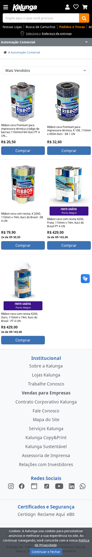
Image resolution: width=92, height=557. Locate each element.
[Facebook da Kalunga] (22, 486)
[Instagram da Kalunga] (11, 486)
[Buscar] (84, 18)
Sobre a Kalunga (46, 366)
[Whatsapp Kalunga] (82, 486)
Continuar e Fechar (46, 552)
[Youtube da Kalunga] (59, 486)
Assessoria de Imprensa (46, 455)
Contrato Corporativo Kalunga (46, 402)
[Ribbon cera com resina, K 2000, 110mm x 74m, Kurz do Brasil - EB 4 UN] (23, 184)
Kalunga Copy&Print (46, 437)
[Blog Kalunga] (34, 486)
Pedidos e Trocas (72, 27)
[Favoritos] (75, 6)
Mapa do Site (46, 419)
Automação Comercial (25, 52)
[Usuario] (67, 6)
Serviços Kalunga (46, 428)
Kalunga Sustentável (46, 446)
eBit (71, 514)
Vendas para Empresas (46, 393)
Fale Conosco (46, 411)
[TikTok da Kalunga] (46, 486)
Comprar (23, 150)
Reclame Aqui (51, 514)
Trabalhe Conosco (46, 384)
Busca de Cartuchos (40, 27)
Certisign (27, 514)
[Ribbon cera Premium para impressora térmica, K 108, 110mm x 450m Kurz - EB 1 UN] (69, 101)
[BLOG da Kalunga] (71, 486)
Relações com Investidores (46, 464)
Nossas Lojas (12, 27)
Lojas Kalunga (46, 375)
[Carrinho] (84, 6)
